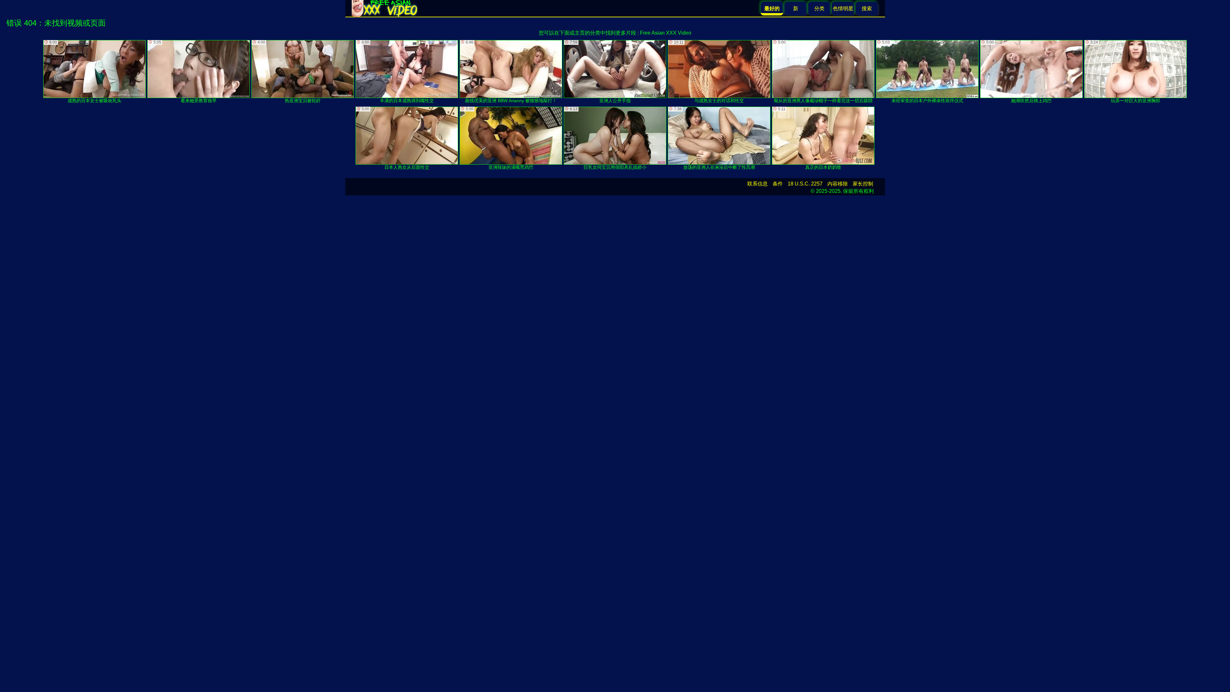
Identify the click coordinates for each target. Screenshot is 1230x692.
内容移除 (837, 183)
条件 (778, 183)
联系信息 (757, 183)
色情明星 (843, 8)
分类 (819, 8)
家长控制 (863, 183)
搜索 (867, 8)
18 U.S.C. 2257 (805, 183)
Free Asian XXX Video (665, 33)
